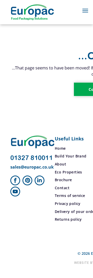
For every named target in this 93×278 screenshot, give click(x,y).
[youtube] (15, 192)
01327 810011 (31, 158)
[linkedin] (39, 181)
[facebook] (15, 181)
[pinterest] (27, 181)
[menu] (85, 10)
